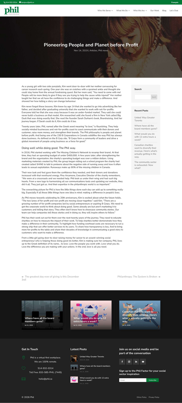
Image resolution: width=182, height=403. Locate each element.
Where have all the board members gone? (145, 127)
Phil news (103, 50)
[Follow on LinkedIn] (136, 362)
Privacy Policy (154, 397)
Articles (93, 50)
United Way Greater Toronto (92, 356)
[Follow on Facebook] (122, 362)
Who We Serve (104, 11)
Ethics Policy (141, 397)
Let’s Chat (174, 11)
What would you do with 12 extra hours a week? (145, 136)
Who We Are (139, 11)
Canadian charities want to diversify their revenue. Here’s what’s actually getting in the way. (145, 151)
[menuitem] (174, 3)
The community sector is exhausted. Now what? (145, 165)
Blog (164, 11)
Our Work (154, 11)
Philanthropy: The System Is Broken (137, 276)
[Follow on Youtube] (143, 362)
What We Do (122, 11)
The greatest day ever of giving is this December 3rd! (50, 278)
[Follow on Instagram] (129, 362)
